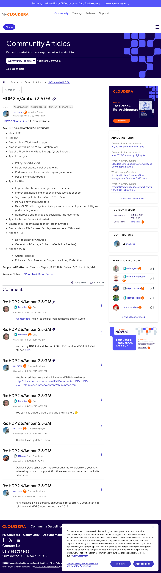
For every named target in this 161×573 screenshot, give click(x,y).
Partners (90, 13)
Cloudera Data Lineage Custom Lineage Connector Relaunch (131, 165)
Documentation (53, 534)
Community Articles (33, 82)
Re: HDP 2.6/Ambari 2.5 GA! (27, 301)
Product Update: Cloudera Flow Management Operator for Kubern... (130, 176)
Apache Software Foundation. (47, 567)
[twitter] (10, 540)
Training (77, 13)
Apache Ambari (21, 107)
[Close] (153, 527)
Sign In (9, 27)
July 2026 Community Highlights (127, 146)
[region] (110, 547)
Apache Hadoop (38, 107)
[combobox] (92, 61)
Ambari (32, 274)
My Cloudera (11, 534)
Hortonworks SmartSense (61, 107)
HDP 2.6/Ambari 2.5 (15, 121)
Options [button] (10, 89)
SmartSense (45, 274)
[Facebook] (3, 540)
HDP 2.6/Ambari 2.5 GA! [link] (59, 82)
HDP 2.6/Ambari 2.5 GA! (28, 98)
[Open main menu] (157, 27)
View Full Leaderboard (133, 316)
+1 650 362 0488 (36, 556)
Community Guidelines (47, 526)
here (27, 349)
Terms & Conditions (40, 563)
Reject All (120, 563)
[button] (100, 305)
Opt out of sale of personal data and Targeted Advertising (82, 564)
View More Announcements (133, 198)
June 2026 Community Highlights (128, 155)
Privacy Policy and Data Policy (61, 563)
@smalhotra (23, 318)
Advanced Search (15, 68)
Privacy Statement (79, 555)
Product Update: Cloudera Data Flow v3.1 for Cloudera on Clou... (132, 188)
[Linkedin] (18, 540)
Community (61, 13)
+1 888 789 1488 (19, 551)
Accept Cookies (144, 563)
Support (104, 13)
